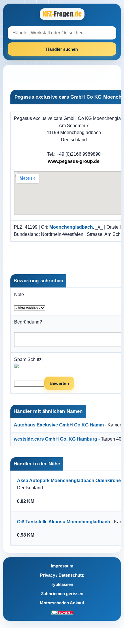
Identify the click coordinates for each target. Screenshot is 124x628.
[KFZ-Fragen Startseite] (62, 14)
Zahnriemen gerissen (62, 593)
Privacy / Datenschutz (62, 575)
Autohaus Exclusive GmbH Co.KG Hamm (59, 424)
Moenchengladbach (71, 227)
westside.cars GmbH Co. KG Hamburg (55, 439)
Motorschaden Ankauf (62, 602)
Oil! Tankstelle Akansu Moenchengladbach (63, 521)
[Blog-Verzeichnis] (62, 612)
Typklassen (62, 584)
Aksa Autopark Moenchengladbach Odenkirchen (70, 480)
